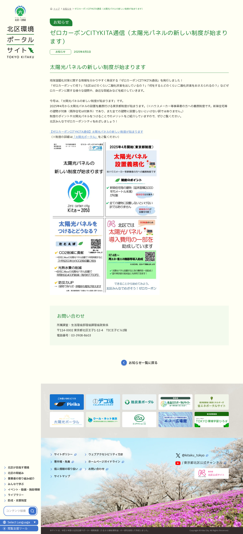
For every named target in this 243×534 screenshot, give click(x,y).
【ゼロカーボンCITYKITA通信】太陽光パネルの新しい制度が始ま (92, 132)
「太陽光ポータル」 (85, 137)
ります (139, 132)
